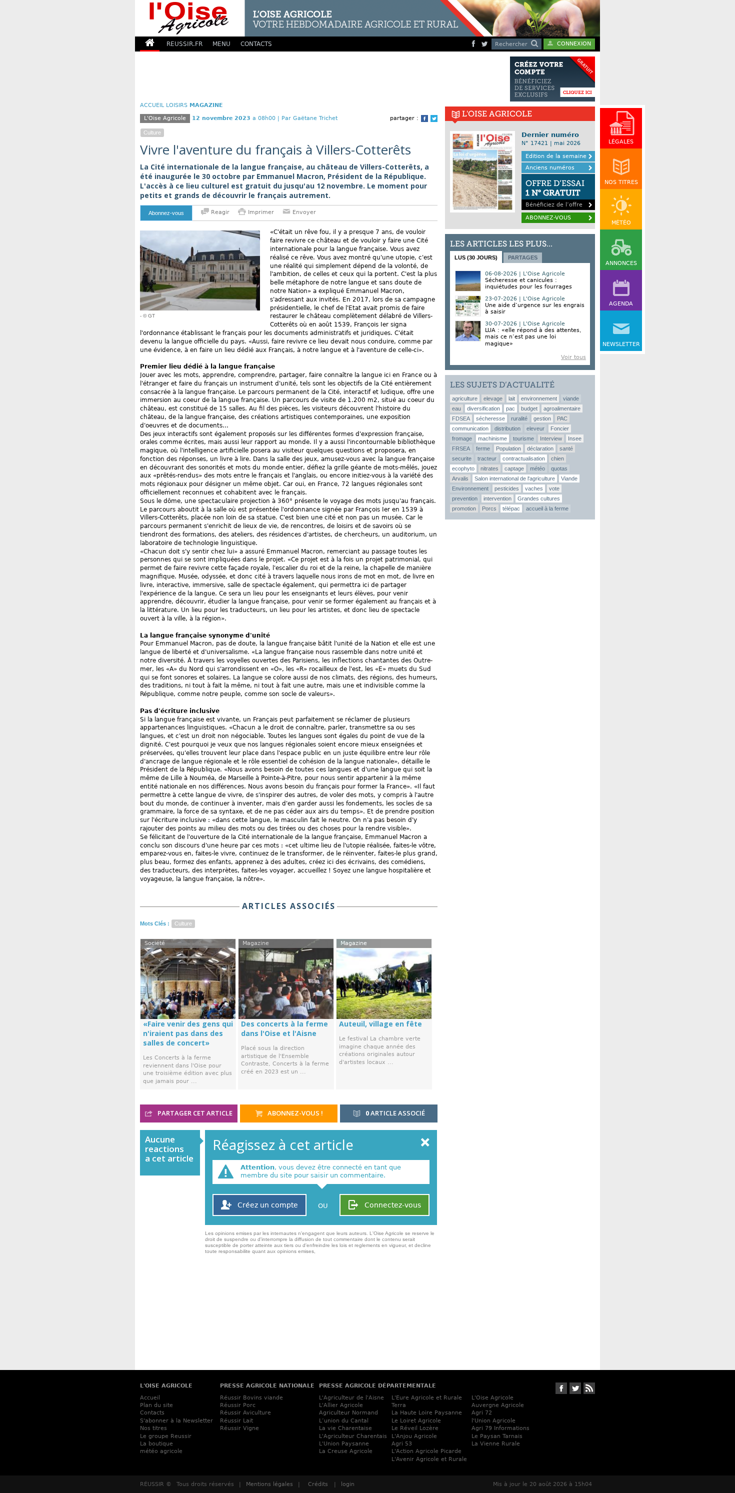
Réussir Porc (238, 1405)
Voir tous (573, 357)
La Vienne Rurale (496, 1443)
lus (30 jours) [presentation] (476, 257)
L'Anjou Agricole (414, 1436)
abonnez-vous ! (294, 1113)
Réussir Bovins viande (251, 1397)
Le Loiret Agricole (416, 1421)
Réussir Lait (236, 1421)
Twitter (434, 118)
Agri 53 (402, 1443)
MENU (221, 44)
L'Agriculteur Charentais (353, 1436)
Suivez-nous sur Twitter (575, 1388)
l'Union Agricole (494, 1421)
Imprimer (261, 212)
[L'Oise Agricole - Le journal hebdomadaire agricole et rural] (309, 18)
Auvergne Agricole (498, 1405)
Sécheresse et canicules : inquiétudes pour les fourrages (528, 283)
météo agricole (161, 1451)
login (347, 1484)
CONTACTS (256, 44)
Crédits (318, 1484)
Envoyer (303, 212)
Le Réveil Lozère (415, 1428)
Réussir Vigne (239, 1428)
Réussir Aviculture (245, 1413)
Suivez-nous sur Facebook (561, 1388)
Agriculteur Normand (348, 1413)
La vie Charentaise (345, 1428)
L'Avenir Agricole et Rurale (429, 1459)
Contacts (152, 1413)
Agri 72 (482, 1413)
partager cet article (194, 1113)
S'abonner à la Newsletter (176, 1421)
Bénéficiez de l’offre (555, 193)
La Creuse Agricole (345, 1451)
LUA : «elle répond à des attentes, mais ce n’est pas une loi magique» (533, 336)
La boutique (156, 1443)
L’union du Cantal (343, 1421)
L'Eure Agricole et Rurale (427, 1397)
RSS (589, 1388)
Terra (399, 1405)
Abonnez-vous (166, 213)
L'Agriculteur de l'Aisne (351, 1397)
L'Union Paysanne (344, 1443)
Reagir (219, 212)
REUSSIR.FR (184, 44)
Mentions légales (269, 1484)
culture (152, 133)
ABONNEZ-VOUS (548, 217)
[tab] (476, 257)
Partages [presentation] (523, 257)
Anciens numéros (550, 167)
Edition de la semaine (556, 156)
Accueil (150, 1397)
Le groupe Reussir (166, 1436)
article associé (395, 1113)
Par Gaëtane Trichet (310, 118)
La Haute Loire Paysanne (427, 1413)
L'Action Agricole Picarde (427, 1451)
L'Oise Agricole (493, 1397)
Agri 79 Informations (501, 1428)
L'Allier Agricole (341, 1405)
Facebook (424, 118)
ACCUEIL (152, 105)
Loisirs (177, 105)
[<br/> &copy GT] (200, 234)
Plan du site (156, 1405)
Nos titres (153, 1428)
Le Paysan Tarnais (497, 1436)
